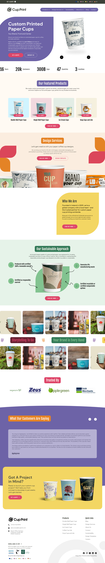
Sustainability (89, 533)
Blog (86, 521)
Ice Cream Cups (67, 527)
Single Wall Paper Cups (69, 524)
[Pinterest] (96, 553)
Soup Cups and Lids (68, 533)
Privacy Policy (78, 555)
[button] (61, 57)
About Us (88, 527)
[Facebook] (84, 553)
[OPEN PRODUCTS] (49, 9)
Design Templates (90, 536)
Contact (87, 530)
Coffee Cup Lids (67, 530)
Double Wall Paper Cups (75, 57)
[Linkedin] (93, 553)
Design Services (90, 524)
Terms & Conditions (86, 555)
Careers (87, 539)
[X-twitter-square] (90, 553)
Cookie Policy (94, 555)
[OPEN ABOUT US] (82, 9)
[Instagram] (87, 553)
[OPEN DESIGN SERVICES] (62, 9)
